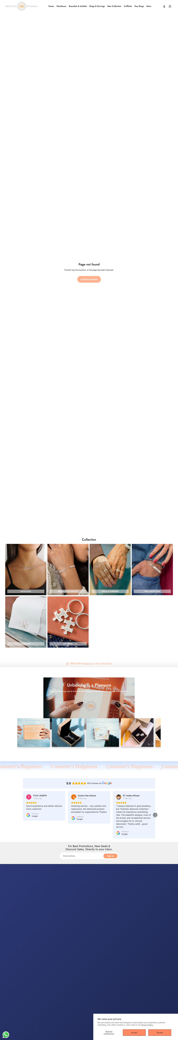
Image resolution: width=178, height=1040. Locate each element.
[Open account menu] (164, 6)
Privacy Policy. (147, 1025)
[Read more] (6, 1035)
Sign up (110, 856)
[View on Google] (28, 797)
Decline (160, 1032)
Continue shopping (89, 279)
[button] (23, 815)
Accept (134, 1032)
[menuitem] (149, 6)
